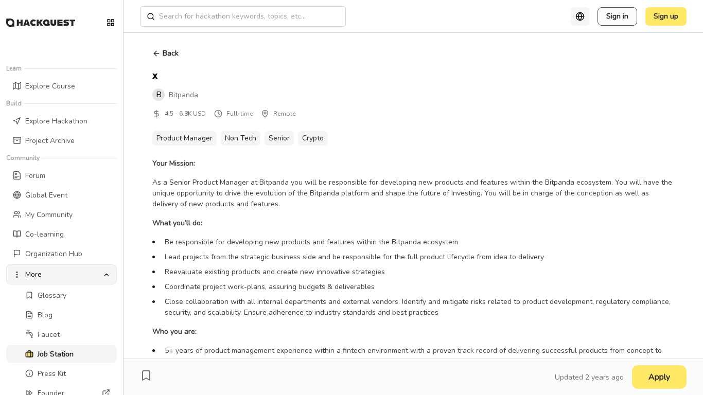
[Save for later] (146, 375)
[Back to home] (40, 23)
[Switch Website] (110, 22)
